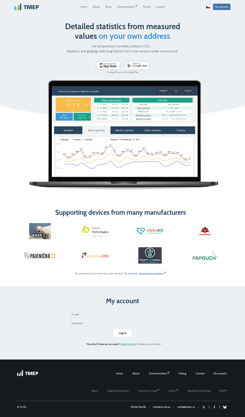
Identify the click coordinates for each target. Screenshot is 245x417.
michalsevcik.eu (161, 407)
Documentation (126, 6)
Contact (160, 6)
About (96, 6)
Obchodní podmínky (199, 390)
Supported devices (118, 390)
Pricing (146, 6)
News (108, 6)
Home (83, 6)
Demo (172, 390)
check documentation (151, 273)
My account (221, 6)
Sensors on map (147, 390)
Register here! (128, 344)
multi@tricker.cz (186, 407)
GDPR (222, 390)
